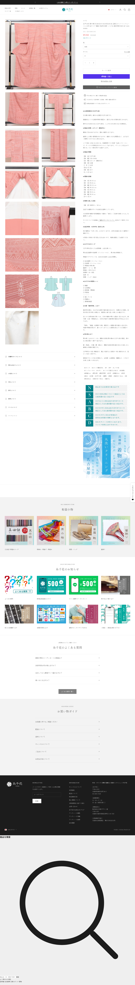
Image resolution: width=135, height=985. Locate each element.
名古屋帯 (7, 982)
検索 (17, 977)
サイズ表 (127, 52)
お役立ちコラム (43, 8)
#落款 (110, 376)
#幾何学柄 (102, 373)
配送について (73, 793)
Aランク (16, 982)
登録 (36, 801)
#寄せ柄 (95, 373)
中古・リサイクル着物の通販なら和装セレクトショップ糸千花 (109, 783)
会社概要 (72, 823)
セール (23, 8)
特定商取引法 (73, 797)
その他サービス (19, 11)
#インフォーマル (89, 370)
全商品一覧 (32, 8)
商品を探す (8, 8)
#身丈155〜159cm (98, 379)
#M (106, 368)
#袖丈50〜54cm (118, 376)
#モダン (98, 370)
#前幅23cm (87, 373)
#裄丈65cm (87, 379)
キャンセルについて (75, 787)
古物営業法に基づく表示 (76, 803)
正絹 (11, 982)
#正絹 (91, 376)
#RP (110, 368)
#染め (86, 376)
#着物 (105, 376)
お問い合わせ (73, 806)
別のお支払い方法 (106, 81)
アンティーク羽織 (74, 816)
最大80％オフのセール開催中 (67, 2)
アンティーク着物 (74, 813)
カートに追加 (106, 70)
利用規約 (72, 790)
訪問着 (2, 982)
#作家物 (122, 370)
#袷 (126, 376)
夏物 (20, 982)
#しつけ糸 (116, 368)
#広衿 (109, 373)
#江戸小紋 (98, 376)
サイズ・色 (8, 11)
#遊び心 (107, 379)
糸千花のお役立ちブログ (76, 810)
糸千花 (85, 20)
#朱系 (123, 373)
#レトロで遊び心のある (110, 370)
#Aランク (87, 368)
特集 (16, 8)
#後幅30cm (116, 373)
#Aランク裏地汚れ (97, 368)
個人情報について (74, 800)
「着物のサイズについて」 (106, 220)
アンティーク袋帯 (74, 820)
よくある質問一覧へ (67, 691)
